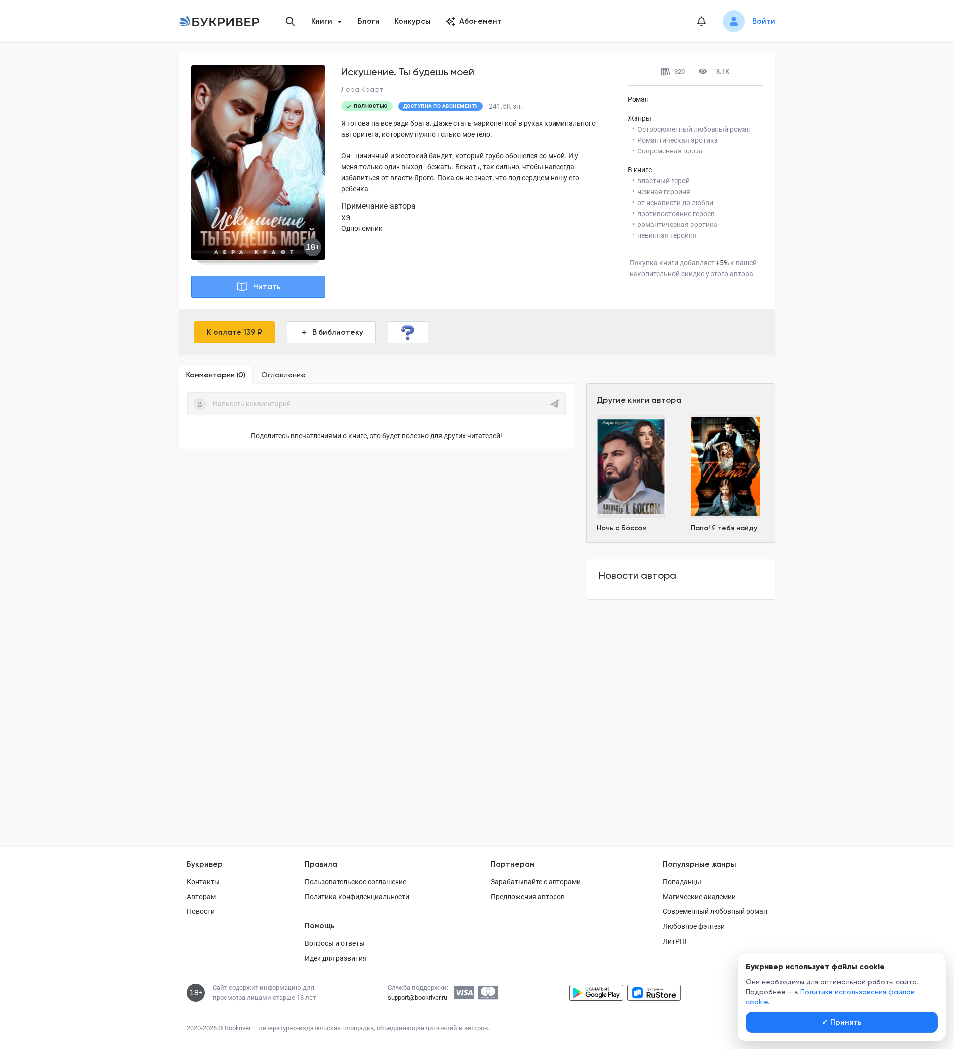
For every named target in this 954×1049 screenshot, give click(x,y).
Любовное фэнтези (694, 926)
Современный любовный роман (715, 911)
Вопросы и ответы (335, 943)
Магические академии (699, 896)
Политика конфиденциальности (357, 896)
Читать (267, 286)
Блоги (369, 21)
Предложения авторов (528, 896)
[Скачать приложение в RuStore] (654, 993)
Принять (842, 1022)
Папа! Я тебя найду (724, 528)
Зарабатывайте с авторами (536, 882)
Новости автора (637, 575)
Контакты (203, 882)
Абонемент (480, 21)
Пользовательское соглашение (355, 882)
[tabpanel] (376, 416)
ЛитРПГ (676, 941)
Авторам (201, 896)
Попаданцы (682, 882)
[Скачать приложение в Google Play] (596, 993)
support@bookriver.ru (417, 997)
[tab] (215, 375)
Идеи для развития (336, 958)
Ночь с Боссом (622, 528)
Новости (201, 911)
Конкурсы (413, 21)
